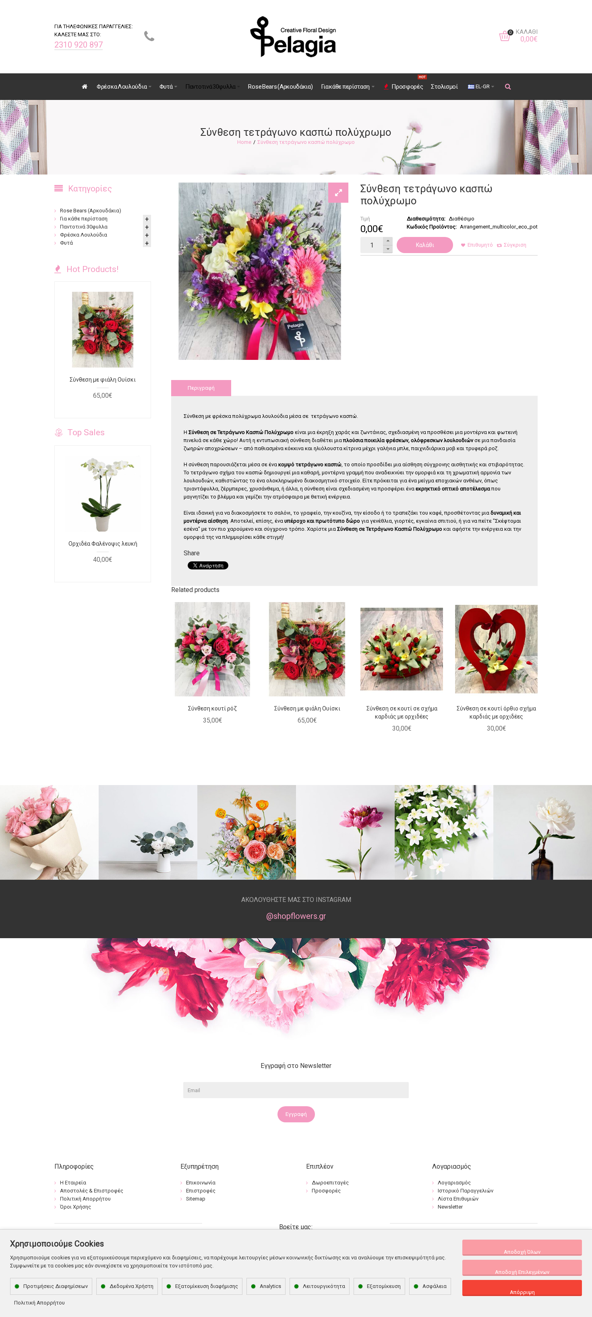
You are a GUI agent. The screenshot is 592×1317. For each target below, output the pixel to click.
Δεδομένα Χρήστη (131, 1286)
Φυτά (66, 243)
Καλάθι (425, 245)
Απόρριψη (522, 1292)
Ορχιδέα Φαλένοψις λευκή (102, 543)
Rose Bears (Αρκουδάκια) (90, 211)
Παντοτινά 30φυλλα (84, 227)
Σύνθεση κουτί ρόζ (212, 708)
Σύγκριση (515, 245)
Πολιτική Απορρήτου (39, 1303)
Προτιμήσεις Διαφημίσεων (55, 1286)
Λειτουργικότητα (324, 1286)
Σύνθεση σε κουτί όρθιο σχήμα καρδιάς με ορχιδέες (496, 712)
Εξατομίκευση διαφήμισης (206, 1286)
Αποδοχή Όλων (522, 1252)
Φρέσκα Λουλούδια (83, 235)
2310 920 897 (78, 45)
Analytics (270, 1286)
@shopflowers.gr (296, 916)
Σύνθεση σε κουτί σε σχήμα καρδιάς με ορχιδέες (401, 712)
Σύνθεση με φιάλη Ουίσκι (307, 708)
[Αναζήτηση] (508, 87)
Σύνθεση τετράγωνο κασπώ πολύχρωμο (306, 142)
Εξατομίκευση (384, 1286)
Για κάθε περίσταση (84, 219)
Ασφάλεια (434, 1286)
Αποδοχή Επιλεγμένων (522, 1272)
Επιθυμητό (480, 245)
